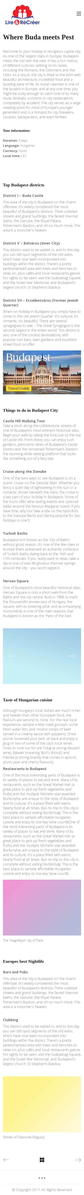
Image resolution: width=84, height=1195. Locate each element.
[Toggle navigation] (79, 13)
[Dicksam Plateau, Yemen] (42, 656)
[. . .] (42, 1179)
